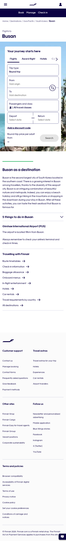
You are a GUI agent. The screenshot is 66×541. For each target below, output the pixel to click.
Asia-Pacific (28, 21)
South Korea (41, 21)
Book (21, 12)
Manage (31, 12)
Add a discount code (19, 128)
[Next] (57, 59)
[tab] (13, 59)
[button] (5, 4)
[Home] (33, 4)
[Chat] (62, 537)
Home (5, 21)
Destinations (15, 21)
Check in (43, 12)
